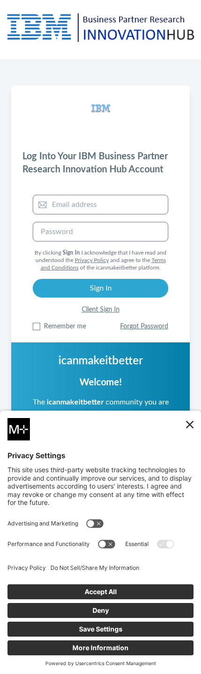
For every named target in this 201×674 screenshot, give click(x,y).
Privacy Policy (92, 260)
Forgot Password (144, 326)
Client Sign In (101, 309)
